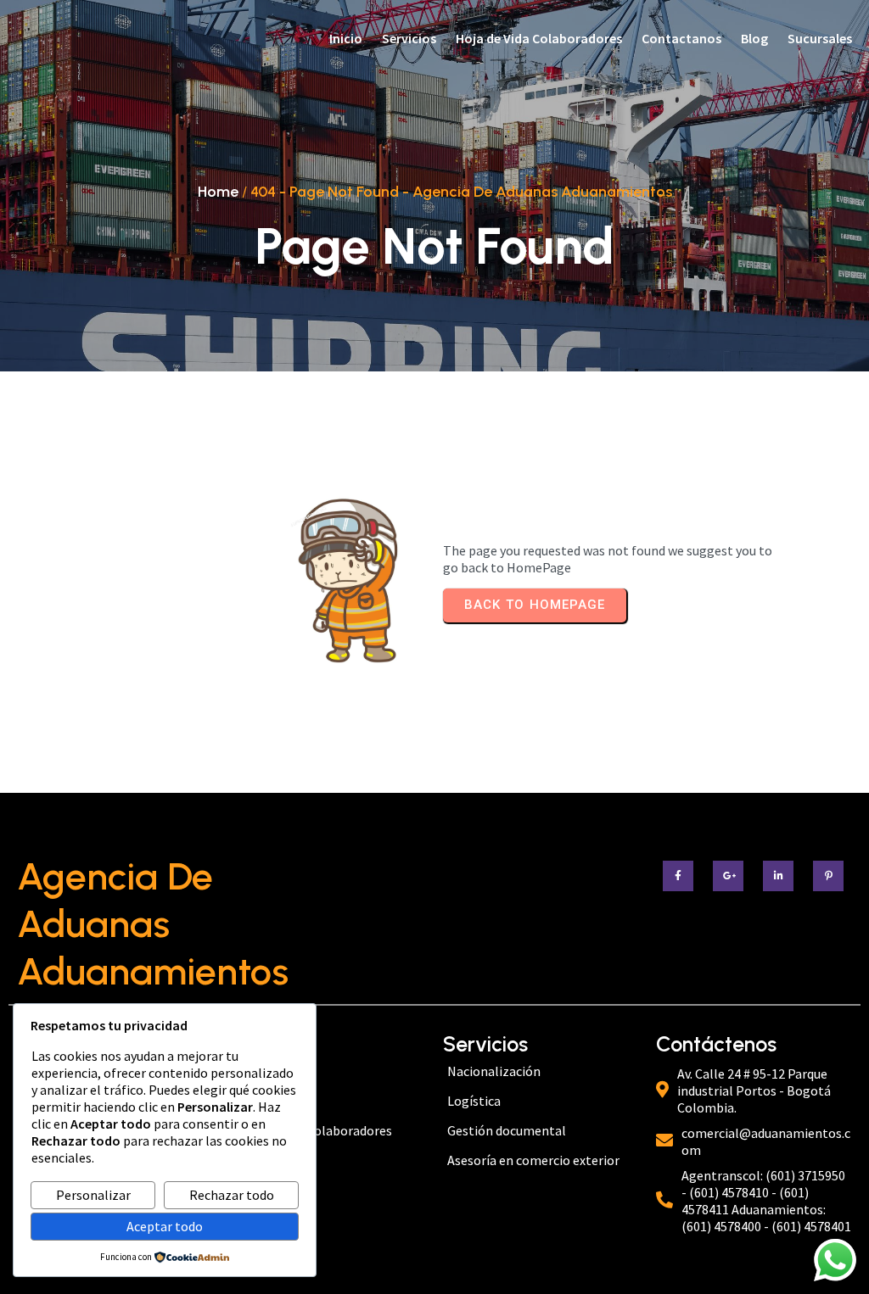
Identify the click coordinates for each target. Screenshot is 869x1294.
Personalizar (93, 1194)
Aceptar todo (164, 1226)
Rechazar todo (231, 1194)
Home (218, 191)
